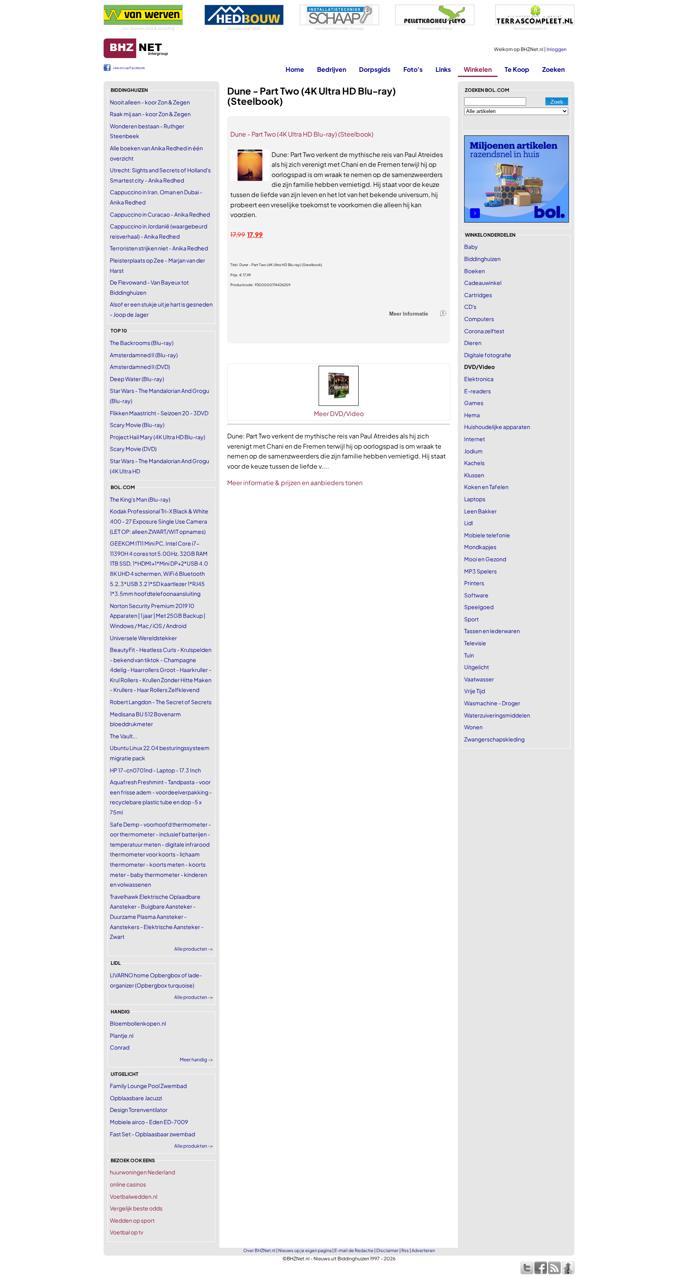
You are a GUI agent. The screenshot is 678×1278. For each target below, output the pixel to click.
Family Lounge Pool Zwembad (148, 1085)
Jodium (473, 451)
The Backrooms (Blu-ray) (141, 342)
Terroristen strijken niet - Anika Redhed (159, 248)
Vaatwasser (479, 679)
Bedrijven (331, 69)
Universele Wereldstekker (143, 637)
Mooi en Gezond (485, 558)
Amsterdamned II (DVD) (140, 366)
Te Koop (517, 69)
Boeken (474, 270)
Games (473, 402)
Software (476, 595)
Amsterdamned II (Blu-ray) (144, 354)
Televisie (475, 642)
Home (295, 69)
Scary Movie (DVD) (133, 448)
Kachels (474, 462)
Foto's (413, 69)
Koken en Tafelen (486, 486)
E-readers (477, 390)
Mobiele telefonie (487, 535)
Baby (471, 246)
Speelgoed (479, 606)
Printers (474, 582)
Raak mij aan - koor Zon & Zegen (150, 113)
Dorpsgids (374, 69)
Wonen (473, 726)
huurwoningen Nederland (142, 1172)
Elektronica (479, 378)
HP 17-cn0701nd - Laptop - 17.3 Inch (155, 770)
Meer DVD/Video (339, 413)
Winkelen (478, 69)
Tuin (469, 655)
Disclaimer (387, 1250)
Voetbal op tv (126, 1232)
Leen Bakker (480, 511)
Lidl (468, 522)
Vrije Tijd (474, 690)
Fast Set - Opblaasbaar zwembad (152, 1133)
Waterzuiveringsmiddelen (497, 715)
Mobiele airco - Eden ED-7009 (149, 1121)
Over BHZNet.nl (259, 1250)
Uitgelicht (476, 666)
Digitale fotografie (487, 354)
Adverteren (423, 1250)
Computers (479, 318)
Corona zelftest (484, 330)
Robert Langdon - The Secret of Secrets (160, 701)
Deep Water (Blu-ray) (137, 378)
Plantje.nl (121, 1035)
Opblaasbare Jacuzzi (136, 1097)
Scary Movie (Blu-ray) (137, 424)
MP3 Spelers (480, 571)
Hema (472, 414)
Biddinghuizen (482, 258)
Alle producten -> (193, 949)
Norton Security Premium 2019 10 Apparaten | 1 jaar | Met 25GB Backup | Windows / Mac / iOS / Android (157, 615)
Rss (405, 1250)
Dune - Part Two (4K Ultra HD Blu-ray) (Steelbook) (302, 134)
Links (443, 69)
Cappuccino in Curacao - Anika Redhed (160, 214)
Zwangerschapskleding (494, 739)
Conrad (119, 1047)
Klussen (474, 474)
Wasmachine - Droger (492, 703)
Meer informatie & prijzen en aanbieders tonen (295, 482)
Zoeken (553, 69)
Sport (471, 619)
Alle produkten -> (193, 1146)
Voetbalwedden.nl (133, 1196)
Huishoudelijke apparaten (497, 426)
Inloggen (557, 49)
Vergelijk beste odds (136, 1208)
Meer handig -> (196, 1060)
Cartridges (478, 294)
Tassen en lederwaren (492, 630)
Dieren (472, 342)
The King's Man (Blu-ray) (140, 499)
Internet (474, 438)
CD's (470, 306)
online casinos (128, 1184)
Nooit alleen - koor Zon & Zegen (150, 102)
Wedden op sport (132, 1220)
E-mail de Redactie (354, 1250)
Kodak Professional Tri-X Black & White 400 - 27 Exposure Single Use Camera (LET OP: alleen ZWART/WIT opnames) (159, 521)
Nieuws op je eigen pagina (305, 1250)
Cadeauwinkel (482, 282)
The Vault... (123, 735)
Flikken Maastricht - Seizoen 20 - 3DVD (159, 412)
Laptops (474, 498)
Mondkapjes (480, 546)
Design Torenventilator (139, 1109)
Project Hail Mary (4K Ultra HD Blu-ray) (157, 436)
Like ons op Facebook (129, 68)
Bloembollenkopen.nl (138, 1023)
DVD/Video (479, 366)
